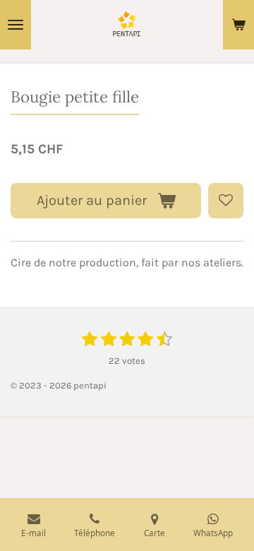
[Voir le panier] (238, 24)
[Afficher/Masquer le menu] (15, 24)
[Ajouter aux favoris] (225, 200)
